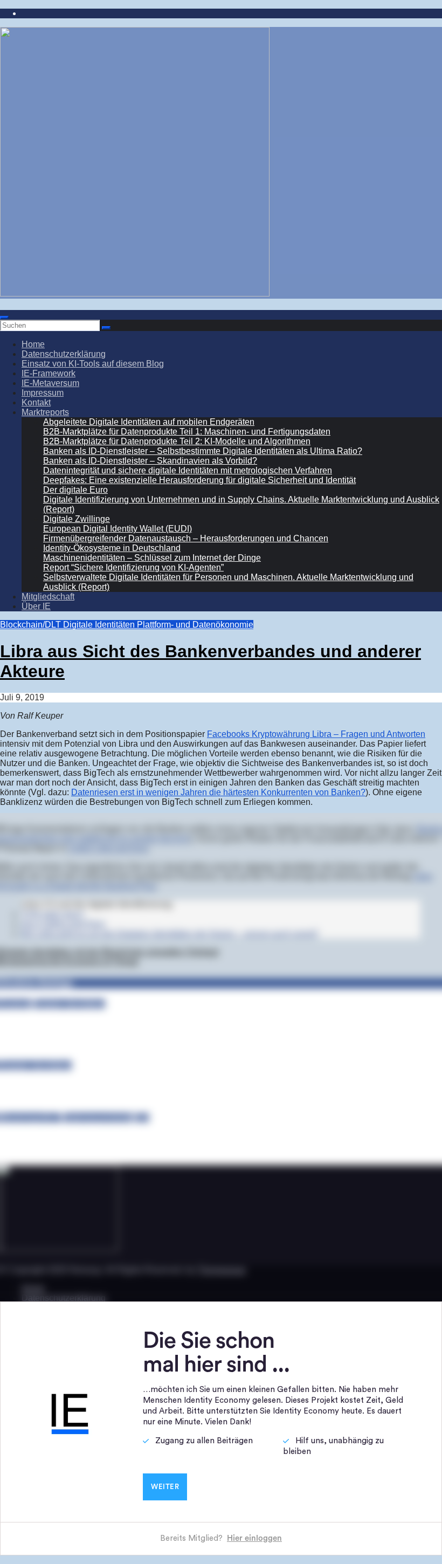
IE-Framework (48, 373)
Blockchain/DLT (31, 624)
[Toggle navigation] (4, 317)
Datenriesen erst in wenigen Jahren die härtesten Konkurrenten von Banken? (218, 792)
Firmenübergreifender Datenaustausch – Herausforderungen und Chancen (185, 538)
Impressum (43, 392)
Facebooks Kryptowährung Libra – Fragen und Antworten (316, 734)
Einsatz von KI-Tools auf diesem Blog (93, 363)
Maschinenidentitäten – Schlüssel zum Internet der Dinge (152, 557)
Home (33, 344)
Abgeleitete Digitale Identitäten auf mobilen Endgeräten (148, 421)
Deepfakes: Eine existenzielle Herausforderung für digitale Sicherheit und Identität (199, 480)
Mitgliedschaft (48, 596)
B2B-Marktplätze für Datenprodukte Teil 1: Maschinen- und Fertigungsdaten (186, 431)
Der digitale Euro (75, 489)
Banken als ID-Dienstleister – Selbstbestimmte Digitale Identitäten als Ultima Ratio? (202, 451)
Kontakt (36, 402)
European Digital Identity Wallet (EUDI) (117, 528)
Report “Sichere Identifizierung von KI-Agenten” (133, 567)
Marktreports (45, 412)
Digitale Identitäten (100, 624)
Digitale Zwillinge (76, 518)
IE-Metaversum (50, 383)
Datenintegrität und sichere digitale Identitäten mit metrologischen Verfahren (187, 470)
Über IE (36, 606)
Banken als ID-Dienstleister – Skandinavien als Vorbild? (150, 460)
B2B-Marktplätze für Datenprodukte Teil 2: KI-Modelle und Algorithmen (176, 441)
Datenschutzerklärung (64, 354)
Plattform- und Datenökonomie (195, 624)
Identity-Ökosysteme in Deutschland (112, 548)
